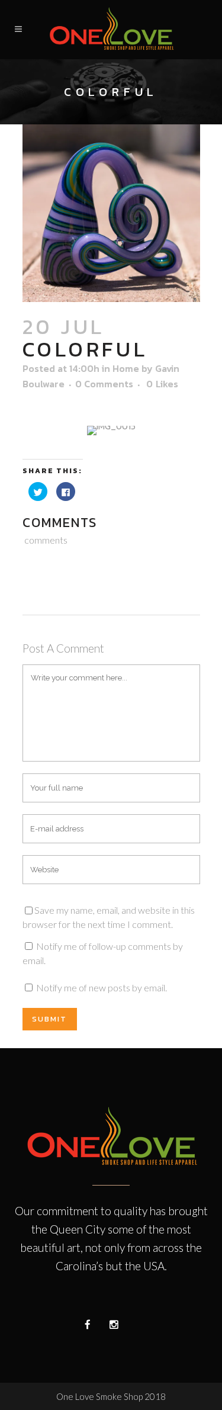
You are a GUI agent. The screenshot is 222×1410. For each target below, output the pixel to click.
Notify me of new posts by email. (101, 987)
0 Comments (104, 384)
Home (125, 368)
